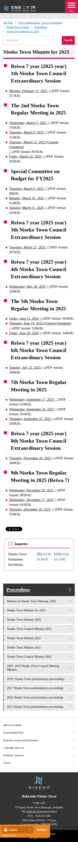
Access (7, 762)
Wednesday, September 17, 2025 (31, 399)
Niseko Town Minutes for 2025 (22, 31)
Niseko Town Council (17, 27)
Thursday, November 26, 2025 (30, 458)
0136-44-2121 (33, 811)
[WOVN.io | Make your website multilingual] (41, 830)
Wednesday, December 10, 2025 (31, 490)
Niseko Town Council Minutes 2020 (29, 656)
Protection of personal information (20, 740)
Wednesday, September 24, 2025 (31, 409)
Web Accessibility (12, 725)
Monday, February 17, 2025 (28, 91)
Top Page (8, 22)
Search (68, 40)
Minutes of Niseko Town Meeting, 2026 (31, 601)
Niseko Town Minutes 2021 (24, 647)
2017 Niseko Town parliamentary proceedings (35, 688)
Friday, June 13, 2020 (24, 318)
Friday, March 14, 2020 (25, 156)
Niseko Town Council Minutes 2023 (29, 628)
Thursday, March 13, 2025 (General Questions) (33, 144)
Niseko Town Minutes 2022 (24, 638)
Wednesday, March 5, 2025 (28, 123)
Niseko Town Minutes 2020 (24, 619)
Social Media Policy (13, 732)
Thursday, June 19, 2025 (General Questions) (40, 323)
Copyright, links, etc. (14, 747)
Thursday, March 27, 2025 (27, 247)
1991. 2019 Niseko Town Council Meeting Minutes (33, 668)
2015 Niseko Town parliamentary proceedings (35, 706)
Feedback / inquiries (13, 755)
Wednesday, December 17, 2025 (31, 500)
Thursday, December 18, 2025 (30, 509)
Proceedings (40, 27)
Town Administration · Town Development (40, 22)
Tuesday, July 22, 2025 (25, 367)
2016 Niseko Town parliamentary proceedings (35, 697)
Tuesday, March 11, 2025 (26, 208)
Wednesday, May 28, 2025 (27, 286)
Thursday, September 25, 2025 (30, 419)
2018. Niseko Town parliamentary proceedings (35, 679)
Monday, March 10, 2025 (26, 198)
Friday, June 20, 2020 (24, 333)
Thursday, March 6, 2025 (26, 132)
